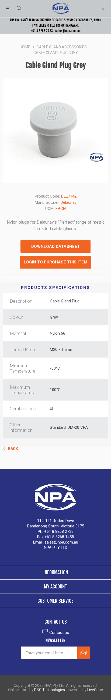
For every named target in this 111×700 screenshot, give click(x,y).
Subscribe (83, 653)
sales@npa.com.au (68, 31)
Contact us (59, 632)
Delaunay (69, 202)
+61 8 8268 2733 (42, 31)
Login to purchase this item (55, 262)
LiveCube (95, 690)
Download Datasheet (55, 246)
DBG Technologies (49, 690)
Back (13, 449)
